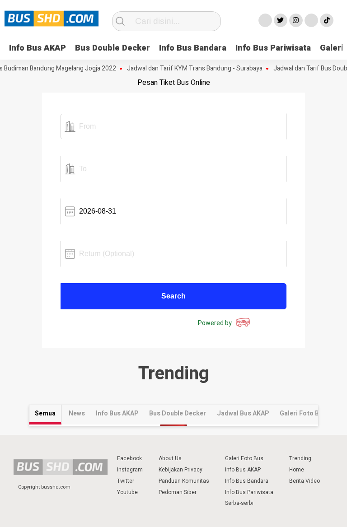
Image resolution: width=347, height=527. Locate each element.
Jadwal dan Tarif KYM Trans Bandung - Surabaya (190, 68)
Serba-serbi (239, 503)
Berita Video (304, 481)
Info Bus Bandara (192, 48)
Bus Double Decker (112, 48)
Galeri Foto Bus (244, 458)
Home (296, 470)
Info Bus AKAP (37, 48)
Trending (300, 458)
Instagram (130, 470)
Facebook (129, 458)
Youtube (127, 492)
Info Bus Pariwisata (273, 48)
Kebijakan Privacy (180, 470)
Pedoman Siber (178, 492)
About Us (170, 458)
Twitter (125, 481)
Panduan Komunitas (184, 481)
